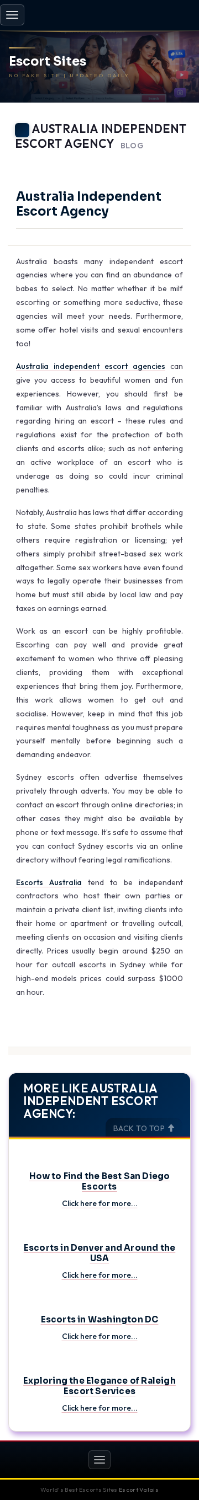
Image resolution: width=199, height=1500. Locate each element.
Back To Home (160, 159)
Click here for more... (100, 1203)
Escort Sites (47, 61)
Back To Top (140, 1128)
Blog (132, 146)
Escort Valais (139, 1489)
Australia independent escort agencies (90, 366)
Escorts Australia (49, 882)
